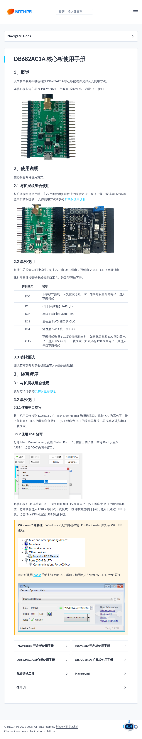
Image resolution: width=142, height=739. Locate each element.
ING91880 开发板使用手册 (92, 645)
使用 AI (21, 687)
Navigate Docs (19, 36)
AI (129, 726)
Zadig (37, 574)
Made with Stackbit (67, 726)
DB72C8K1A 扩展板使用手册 (94, 659)
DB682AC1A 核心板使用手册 (36, 659)
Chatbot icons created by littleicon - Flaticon (29, 731)
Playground (82, 673)
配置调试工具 (25, 673)
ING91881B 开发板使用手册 (35, 645)
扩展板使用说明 (75, 199)
